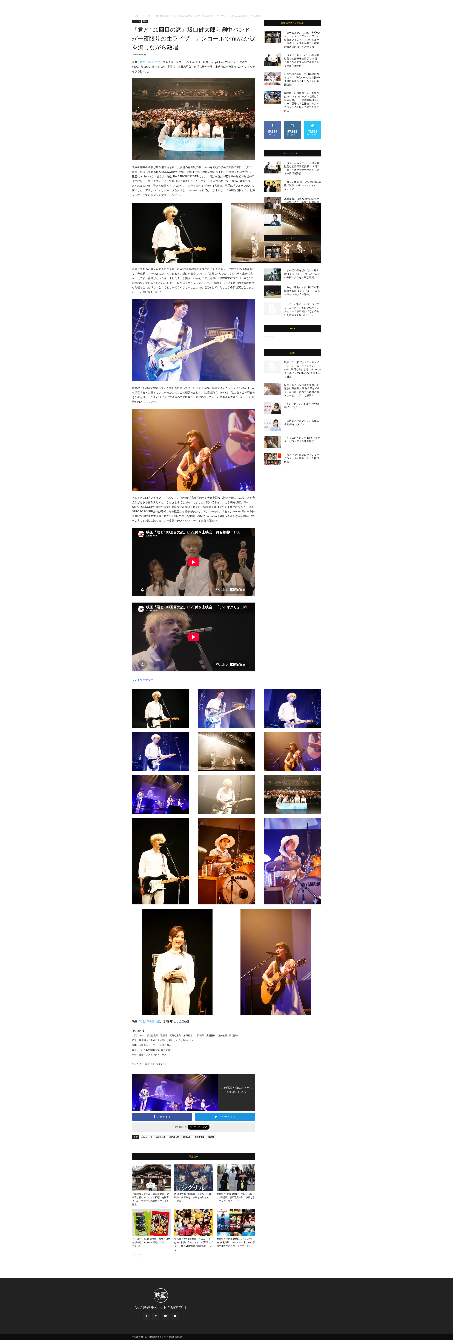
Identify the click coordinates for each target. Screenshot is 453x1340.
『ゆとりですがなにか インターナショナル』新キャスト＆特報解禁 (301, 458)
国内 (145, 21)
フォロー (292, 122)
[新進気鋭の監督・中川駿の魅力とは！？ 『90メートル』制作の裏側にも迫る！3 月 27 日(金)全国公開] (272, 78)
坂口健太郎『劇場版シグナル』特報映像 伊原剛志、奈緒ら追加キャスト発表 (192, 1197)
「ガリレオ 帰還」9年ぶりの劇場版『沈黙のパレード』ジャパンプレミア (302, 185)
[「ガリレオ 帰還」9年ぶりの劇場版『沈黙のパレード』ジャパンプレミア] (272, 186)
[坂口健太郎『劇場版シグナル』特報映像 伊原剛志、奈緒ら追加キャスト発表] (193, 1177)
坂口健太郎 (174, 1137)
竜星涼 (211, 1137)
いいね (272, 122)
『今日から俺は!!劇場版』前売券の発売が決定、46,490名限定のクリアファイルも (151, 1242)
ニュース (146, 16)
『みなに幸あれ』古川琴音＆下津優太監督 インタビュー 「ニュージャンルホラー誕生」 (302, 291)
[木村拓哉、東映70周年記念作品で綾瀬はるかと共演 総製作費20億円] (272, 203)
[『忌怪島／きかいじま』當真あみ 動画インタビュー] (272, 425)
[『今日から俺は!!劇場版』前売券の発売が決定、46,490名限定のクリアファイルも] (151, 1222)
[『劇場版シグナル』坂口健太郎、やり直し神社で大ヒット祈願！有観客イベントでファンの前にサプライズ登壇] (151, 1177)
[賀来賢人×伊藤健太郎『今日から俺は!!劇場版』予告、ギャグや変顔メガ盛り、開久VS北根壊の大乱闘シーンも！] (193, 1222)
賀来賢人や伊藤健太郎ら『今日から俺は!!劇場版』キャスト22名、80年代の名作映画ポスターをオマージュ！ (236, 1242)
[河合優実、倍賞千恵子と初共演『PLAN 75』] (272, 220)
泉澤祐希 (187, 1137)
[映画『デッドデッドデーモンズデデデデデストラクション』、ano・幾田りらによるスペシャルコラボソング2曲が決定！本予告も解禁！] (272, 367)
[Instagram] (155, 1316)
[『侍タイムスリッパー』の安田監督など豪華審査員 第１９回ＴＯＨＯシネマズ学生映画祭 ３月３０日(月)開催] (272, 59)
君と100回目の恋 (150, 62)
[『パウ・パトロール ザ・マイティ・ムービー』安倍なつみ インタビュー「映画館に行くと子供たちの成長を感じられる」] (272, 308)
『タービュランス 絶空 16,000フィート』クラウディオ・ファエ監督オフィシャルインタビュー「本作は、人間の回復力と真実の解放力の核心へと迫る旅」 (302, 39)
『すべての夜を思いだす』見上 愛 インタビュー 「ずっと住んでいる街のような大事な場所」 (302, 274)
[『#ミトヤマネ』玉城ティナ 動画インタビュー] (272, 408)
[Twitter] (165, 1316)
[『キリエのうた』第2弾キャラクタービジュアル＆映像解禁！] (272, 442)
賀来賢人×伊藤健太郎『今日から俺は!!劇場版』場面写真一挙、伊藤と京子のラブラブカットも (236, 1197)
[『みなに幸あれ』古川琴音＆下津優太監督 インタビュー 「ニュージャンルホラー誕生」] (272, 291)
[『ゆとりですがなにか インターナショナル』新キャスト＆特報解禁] (272, 459)
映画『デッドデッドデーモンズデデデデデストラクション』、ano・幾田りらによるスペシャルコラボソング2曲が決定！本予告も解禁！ (302, 369)
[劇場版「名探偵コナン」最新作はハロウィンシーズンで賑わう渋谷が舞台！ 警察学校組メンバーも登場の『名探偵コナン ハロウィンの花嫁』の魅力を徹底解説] (272, 97)
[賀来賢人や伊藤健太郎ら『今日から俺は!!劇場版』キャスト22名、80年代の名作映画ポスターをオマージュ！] (236, 1222)
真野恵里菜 (199, 1137)
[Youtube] (175, 1316)
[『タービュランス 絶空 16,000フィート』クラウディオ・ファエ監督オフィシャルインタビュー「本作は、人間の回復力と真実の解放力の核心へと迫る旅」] (272, 37)
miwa (144, 1137)
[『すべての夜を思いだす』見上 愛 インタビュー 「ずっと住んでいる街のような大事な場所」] (272, 274)
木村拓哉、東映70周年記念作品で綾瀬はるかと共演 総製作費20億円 (301, 202)
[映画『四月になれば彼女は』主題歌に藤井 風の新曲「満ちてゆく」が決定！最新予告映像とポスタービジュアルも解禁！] (272, 389)
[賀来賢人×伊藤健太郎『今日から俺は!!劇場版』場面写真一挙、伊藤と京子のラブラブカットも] (236, 1177)
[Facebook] (146, 1316)
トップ (135, 16)
